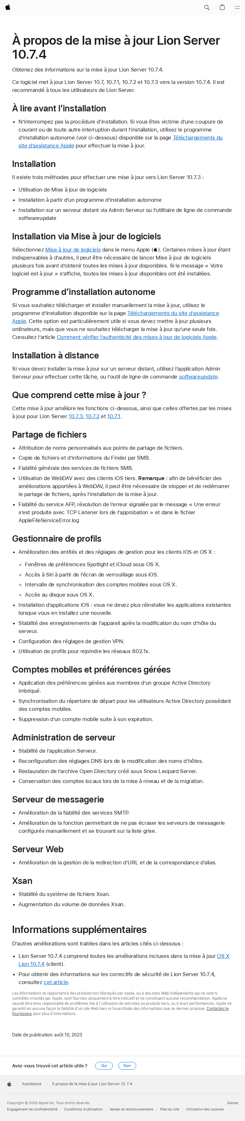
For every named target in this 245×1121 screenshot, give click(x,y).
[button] (206, 7)
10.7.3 (76, 416)
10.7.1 (113, 416)
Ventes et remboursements (131, 1109)
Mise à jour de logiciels (72, 249)
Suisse (232, 1103)
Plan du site (169, 1109)
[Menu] (237, 7)
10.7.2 (92, 416)
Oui (104, 1066)
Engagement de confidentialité (32, 1109)
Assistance (31, 1084)
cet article (56, 982)
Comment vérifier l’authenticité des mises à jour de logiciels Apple (137, 337)
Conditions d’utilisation (83, 1109)
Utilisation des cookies (205, 1109)
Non (127, 1066)
